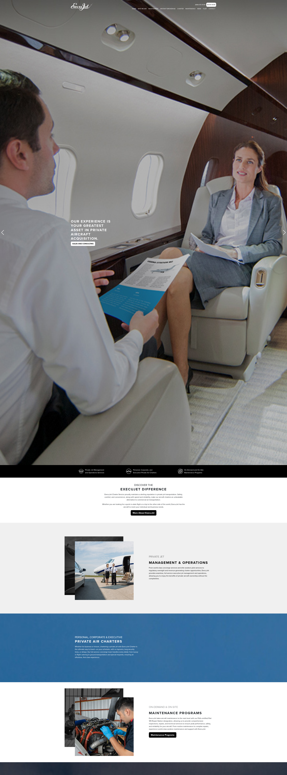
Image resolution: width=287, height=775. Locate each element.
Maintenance (190, 9)
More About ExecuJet (143, 513)
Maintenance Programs (162, 735)
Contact (212, 9)
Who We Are (142, 9)
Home (134, 9)
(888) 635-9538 (200, 5)
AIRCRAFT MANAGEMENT (83, 239)
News (199, 9)
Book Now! (211, 5)
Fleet (205, 9)
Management (153, 9)
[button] (284, 232)
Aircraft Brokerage (167, 9)
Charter (180, 9)
